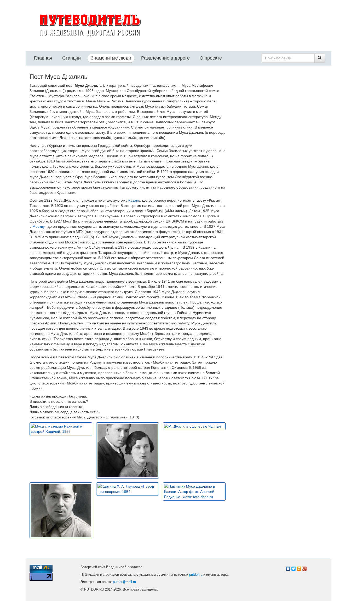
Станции (71, 58)
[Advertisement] (280, 111)
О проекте (211, 58)
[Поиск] (319, 58)
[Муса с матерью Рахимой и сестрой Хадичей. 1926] (61, 428)
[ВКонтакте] (288, 567)
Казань (134, 200)
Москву (38, 226)
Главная (43, 58)
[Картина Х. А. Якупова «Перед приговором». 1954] (127, 488)
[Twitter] (293, 567)
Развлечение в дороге (165, 58)
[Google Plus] (304, 567)
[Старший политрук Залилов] (61, 510)
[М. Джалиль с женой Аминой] (127, 450)
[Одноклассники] (299, 567)
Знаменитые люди (111, 58)
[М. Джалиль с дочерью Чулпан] (194, 426)
